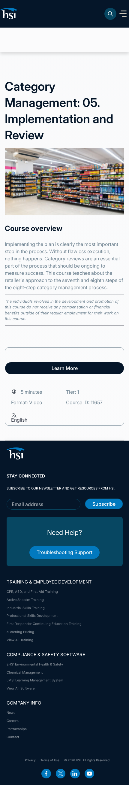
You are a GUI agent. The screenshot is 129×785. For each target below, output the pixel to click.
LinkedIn (75, 773)
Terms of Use (49, 760)
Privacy (30, 760)
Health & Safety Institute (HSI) (9, 13)
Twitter (60, 773)
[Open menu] (123, 14)
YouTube (89, 773)
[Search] (110, 14)
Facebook (46, 773)
